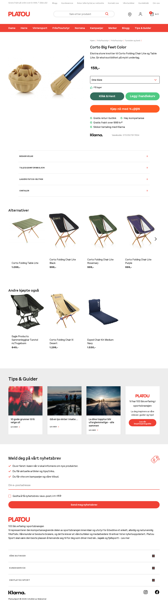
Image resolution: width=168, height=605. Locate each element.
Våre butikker (128, 3)
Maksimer (42, 599)
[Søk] (107, 14)
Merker (112, 28)
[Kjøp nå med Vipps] (125, 109)
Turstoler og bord (132, 40)
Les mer (14, 427)
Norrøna (80, 28)
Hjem (92, 40)
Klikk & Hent (107, 96)
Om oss (156, 3)
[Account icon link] (140, 14)
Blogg (54, 3)
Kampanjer (96, 28)
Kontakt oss (113, 3)
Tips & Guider (143, 28)
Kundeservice (67, 3)
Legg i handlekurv (142, 96)
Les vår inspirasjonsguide (142, 422)
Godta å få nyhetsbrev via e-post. (37, 496)
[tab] (84, 156)
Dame (11, 28)
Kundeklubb (143, 3)
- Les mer (124, 538)
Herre (24, 28)
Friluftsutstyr (61, 28)
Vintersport (40, 28)
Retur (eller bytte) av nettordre (90, 3)
